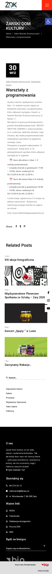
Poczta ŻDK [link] (43, 571)
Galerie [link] (9, 393)
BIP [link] (45, 565)
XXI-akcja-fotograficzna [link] (19, 260)
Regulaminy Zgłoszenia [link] (16, 402)
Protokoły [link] (10, 397)
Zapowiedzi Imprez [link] (14, 389)
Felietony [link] (10, 411)
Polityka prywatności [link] (25, 565)
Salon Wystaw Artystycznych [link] (26, 33)
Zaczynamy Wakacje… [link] (18, 365)
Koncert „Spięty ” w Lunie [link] (20, 331)
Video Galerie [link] (11, 406)
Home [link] (8, 33)
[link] (48, 21)
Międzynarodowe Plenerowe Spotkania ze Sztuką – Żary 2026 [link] (25, 295)
